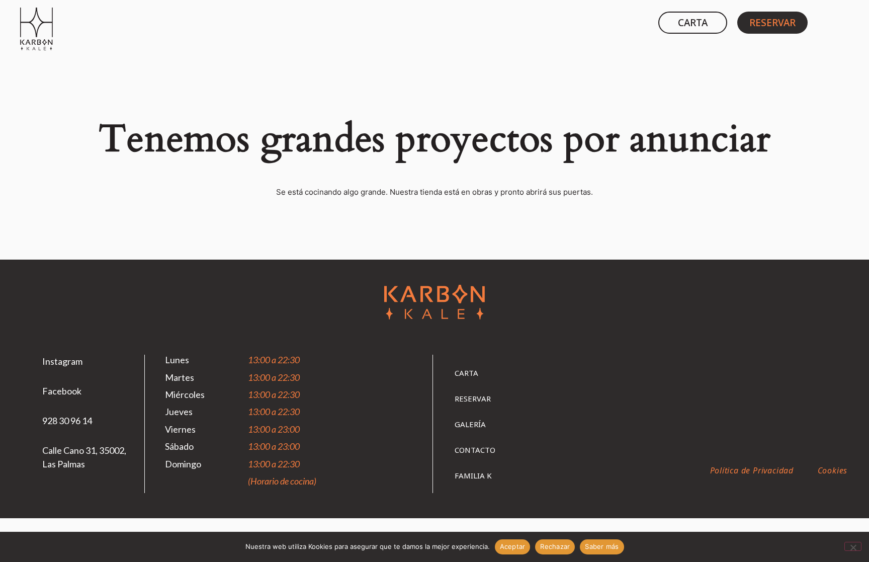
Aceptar (513, 546)
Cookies (833, 470)
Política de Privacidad (752, 470)
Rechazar (555, 546)
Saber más (602, 546)
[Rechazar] (852, 546)
